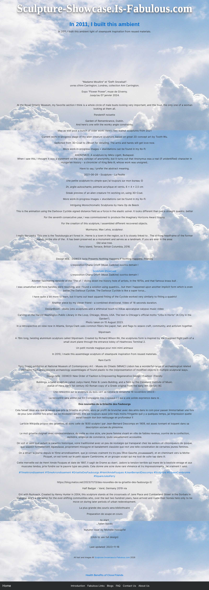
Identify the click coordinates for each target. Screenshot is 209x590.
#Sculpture (160, 472)
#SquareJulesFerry (104, 476)
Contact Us (129, 585)
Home (6, 586)
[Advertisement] (104, 57)
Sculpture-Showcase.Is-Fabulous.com (112, 557)
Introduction (78, 585)
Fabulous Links (95, 585)
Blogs (110, 585)
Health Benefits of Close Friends (104, 575)
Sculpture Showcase (104, 270)
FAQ (118, 585)
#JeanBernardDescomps (139, 472)
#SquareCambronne (178, 472)
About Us (143, 585)
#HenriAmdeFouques (112, 472)
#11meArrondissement (31, 472)
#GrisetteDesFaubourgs (85, 472)
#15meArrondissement (58, 472)
